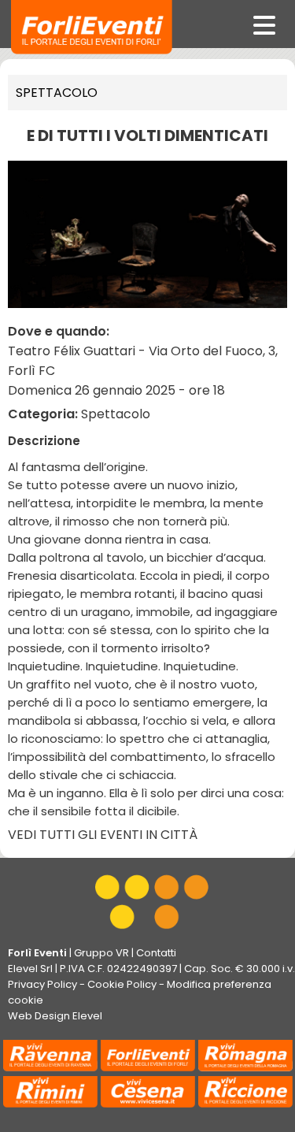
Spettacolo (57, 93)
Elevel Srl (30, 968)
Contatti (156, 952)
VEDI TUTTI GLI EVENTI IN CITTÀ (102, 835)
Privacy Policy (42, 984)
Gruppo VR (101, 952)
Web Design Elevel (55, 1015)
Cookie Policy (122, 984)
